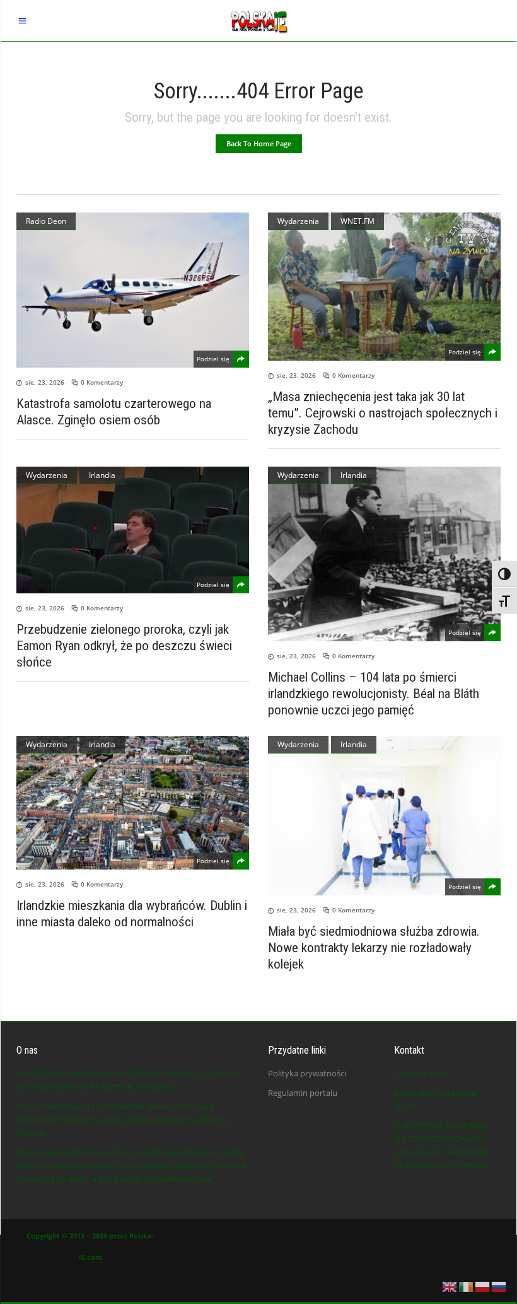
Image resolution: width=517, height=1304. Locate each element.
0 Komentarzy (102, 382)
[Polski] (483, 1285)
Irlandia (102, 475)
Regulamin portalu (302, 1092)
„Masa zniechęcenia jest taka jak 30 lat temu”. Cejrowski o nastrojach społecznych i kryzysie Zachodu (382, 413)
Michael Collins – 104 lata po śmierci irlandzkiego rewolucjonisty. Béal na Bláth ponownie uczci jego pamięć (373, 694)
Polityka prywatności (307, 1073)
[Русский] (499, 1285)
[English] (450, 1285)
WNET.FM (357, 221)
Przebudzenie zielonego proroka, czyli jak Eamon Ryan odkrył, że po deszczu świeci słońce (124, 646)
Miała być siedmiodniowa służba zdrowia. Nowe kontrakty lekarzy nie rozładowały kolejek (374, 948)
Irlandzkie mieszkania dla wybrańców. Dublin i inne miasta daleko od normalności (131, 913)
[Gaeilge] (466, 1285)
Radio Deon (46, 221)
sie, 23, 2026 (44, 382)
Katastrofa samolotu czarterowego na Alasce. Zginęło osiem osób (113, 412)
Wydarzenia (298, 221)
